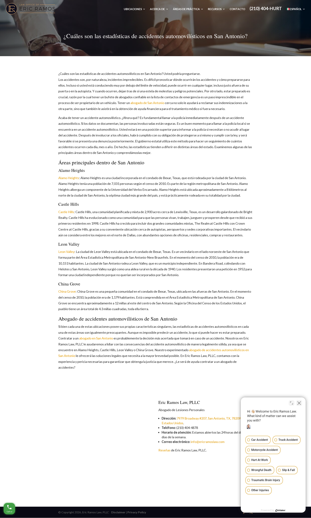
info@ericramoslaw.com (207, 442)
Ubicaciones (133, 9)
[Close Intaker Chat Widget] (299, 403)
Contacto (237, 9)
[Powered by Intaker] (280, 510)
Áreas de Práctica (186, 9)
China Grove (67, 291)
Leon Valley (66, 252)
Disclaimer (117, 512)
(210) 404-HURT (266, 9)
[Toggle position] (291, 403)
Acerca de (157, 9)
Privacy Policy (136, 512)
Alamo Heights (68, 178)
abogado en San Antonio (96, 338)
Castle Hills (66, 212)
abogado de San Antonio (147, 103)
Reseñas (164, 450)
